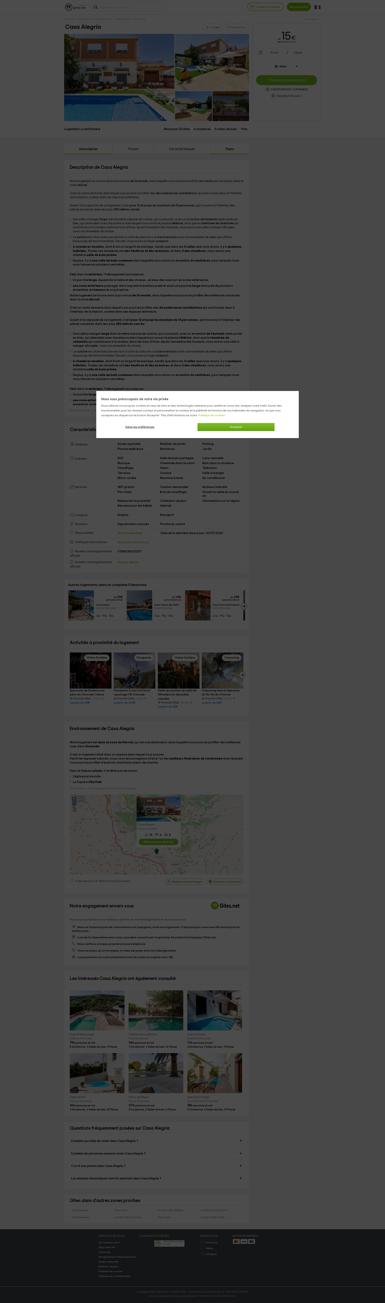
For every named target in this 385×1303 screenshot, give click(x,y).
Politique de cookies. (211, 415)
